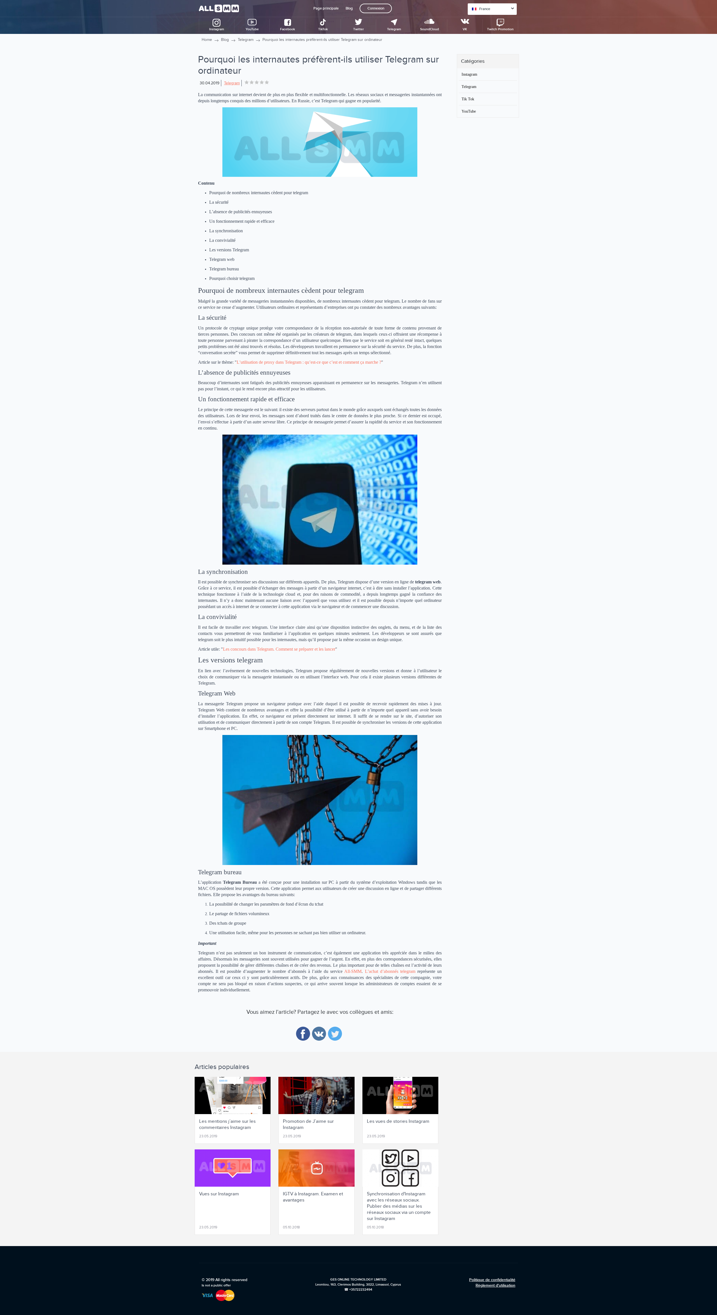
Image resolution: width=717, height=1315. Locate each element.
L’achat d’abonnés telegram (390, 971)
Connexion (375, 8)
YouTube (469, 111)
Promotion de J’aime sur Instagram (308, 1124)
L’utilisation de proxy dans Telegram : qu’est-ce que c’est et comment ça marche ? (309, 362)
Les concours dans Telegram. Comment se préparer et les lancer (279, 649)
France (484, 9)
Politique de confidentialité (492, 1279)
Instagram (469, 74)
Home (207, 39)
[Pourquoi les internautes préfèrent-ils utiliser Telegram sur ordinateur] (320, 142)
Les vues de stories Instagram (398, 1121)
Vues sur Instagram (219, 1194)
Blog (349, 8)
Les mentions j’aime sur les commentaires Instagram (227, 1124)
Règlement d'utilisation (495, 1285)
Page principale (326, 8)
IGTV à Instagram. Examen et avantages (313, 1197)
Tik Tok (468, 99)
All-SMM (353, 971)
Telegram (245, 39)
